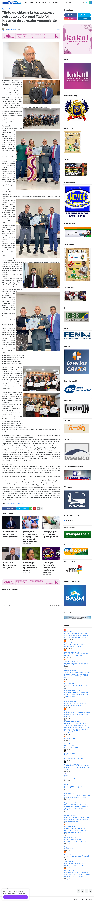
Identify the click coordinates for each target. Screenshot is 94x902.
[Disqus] (31, 630)
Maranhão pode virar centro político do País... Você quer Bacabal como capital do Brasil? (10, 534)
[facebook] (78, 891)
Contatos (89, 899)
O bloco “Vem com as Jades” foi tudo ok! (76, 856)
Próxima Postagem (53, 605)
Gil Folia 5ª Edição (69, 848)
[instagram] (86, 891)
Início (76, 899)
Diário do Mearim (69, 683)
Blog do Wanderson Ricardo (72, 690)
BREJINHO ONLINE (70, 826)
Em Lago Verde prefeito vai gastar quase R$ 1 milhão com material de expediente (9, 565)
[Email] (38, 508)
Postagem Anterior (8, 605)
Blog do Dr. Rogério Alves (71, 652)
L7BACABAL (68, 775)
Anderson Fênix (69, 861)
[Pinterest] (34, 508)
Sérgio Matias (68, 744)
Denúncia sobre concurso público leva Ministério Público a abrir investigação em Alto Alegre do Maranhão (30, 566)
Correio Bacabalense (70, 815)
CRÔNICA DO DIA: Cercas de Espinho (75, 685)
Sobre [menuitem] (76, 2)
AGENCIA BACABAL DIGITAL (72, 764)
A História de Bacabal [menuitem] (37, 2)
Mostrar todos (69, 880)
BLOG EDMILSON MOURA (72, 722)
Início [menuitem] (25, 2)
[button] (86, 2)
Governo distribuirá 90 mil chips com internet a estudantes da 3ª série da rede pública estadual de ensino (76, 830)
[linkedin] (90, 891)
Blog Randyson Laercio (71, 711)
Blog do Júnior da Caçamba (72, 803)
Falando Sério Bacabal (71, 670)
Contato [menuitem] (83, 2)
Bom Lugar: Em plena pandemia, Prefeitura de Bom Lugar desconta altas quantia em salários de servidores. (77, 819)
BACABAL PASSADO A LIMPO (73, 837)
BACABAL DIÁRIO (69, 871)
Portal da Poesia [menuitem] (54, 2)
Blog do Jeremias (69, 847)
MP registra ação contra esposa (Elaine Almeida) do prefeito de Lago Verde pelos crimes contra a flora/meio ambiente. (77, 635)
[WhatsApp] (30, 508)
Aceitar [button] (15, 897)
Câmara (13, 503)
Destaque (20, 503)
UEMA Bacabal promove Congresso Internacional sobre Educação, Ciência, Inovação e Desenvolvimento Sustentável (50, 567)
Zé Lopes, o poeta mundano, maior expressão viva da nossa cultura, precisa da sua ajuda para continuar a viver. (77, 756)
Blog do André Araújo (70, 701)
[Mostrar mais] (41, 508)
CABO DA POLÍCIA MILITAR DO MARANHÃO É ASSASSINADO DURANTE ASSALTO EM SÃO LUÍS (77, 767)
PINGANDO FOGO (69, 753)
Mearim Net (67, 784)
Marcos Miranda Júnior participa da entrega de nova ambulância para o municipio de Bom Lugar (77, 714)
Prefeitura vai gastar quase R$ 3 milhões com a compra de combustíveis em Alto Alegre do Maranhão (50, 534)
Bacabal (13, 8)
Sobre (82, 899)
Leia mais (22, 893)
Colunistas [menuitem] (66, 2)
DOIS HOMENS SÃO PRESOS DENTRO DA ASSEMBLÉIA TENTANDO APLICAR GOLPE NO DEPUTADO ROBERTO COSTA (77, 874)
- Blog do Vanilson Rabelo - (72, 661)
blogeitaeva (67, 854)
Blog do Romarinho (70, 738)
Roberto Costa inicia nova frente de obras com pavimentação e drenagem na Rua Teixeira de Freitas (76, 694)
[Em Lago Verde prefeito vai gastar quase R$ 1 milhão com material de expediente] (11, 553)
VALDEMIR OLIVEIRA (70, 632)
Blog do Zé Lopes (69, 643)
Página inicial (6, 8)
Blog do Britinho (69, 793)
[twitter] (82, 891)
